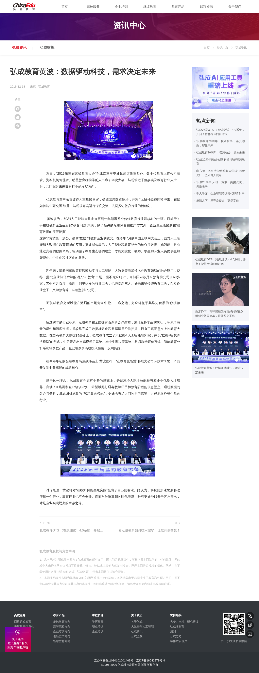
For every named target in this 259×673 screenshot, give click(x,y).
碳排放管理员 (178, 641)
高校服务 (93, 6)
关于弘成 (136, 621)
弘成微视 (47, 47)
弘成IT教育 (177, 626)
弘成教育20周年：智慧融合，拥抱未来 (220, 152)
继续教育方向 (61, 621)
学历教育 (97, 621)
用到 (173, 631)
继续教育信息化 (24, 626)
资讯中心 (224, 50)
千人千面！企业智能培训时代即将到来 (220, 193)
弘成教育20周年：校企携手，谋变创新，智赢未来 (220, 143)
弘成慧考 (176, 636)
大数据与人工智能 (142, 626)
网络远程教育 (22, 621)
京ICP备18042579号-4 (150, 660)
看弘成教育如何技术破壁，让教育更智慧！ (149, 530)
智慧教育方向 (61, 641)
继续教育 (149, 6)
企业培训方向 (61, 631)
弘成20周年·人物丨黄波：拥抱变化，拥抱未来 (220, 184)
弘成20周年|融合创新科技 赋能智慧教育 (220, 161)
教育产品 (178, 6)
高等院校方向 (61, 626)
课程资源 (206, 6)
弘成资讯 (19, 47)
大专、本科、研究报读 (184, 621)
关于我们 (234, 6)
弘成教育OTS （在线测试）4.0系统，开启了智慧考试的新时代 (72, 530)
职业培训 (97, 626)
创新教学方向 (61, 636)
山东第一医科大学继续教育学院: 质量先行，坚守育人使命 (220, 173)
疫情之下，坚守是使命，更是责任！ (219, 200)
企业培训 (121, 6)
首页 (65, 6)
